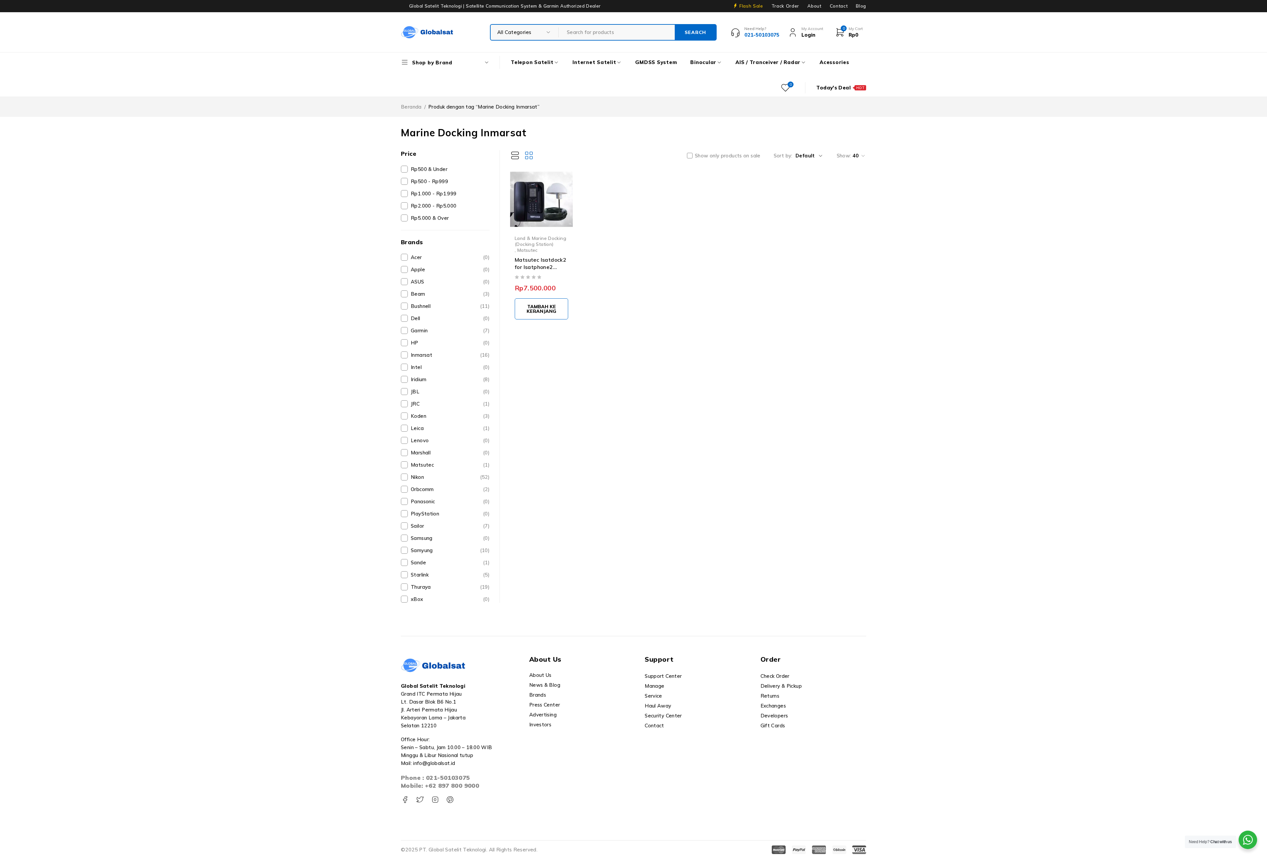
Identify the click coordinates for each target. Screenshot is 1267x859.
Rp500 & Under (429, 169)
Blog (861, 6)
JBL (450, 391)
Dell (450, 318)
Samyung (450, 550)
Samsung (450, 538)
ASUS (450, 282)
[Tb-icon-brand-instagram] (435, 800)
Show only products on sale (728, 156)
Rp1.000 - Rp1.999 (433, 193)
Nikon (450, 477)
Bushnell (450, 306)
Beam (450, 294)
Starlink (450, 575)
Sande (450, 562)
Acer (450, 257)
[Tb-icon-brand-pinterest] (450, 800)
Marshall (450, 452)
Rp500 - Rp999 (429, 181)
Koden (450, 416)
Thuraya (450, 587)
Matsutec (450, 465)
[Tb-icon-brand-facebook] (405, 800)
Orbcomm (450, 489)
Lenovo (450, 440)
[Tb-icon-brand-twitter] (420, 800)
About (814, 6)
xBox (450, 599)
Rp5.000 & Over (430, 218)
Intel (450, 367)
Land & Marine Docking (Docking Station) (540, 241)
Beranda (411, 107)
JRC (450, 404)
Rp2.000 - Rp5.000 (433, 206)
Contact (839, 6)
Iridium (450, 379)
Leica (450, 428)
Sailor (450, 526)
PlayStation (450, 514)
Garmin (450, 330)
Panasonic (450, 501)
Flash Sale (751, 6)
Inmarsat (450, 355)
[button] (541, 308)
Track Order (785, 6)
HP (450, 343)
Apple (450, 269)
